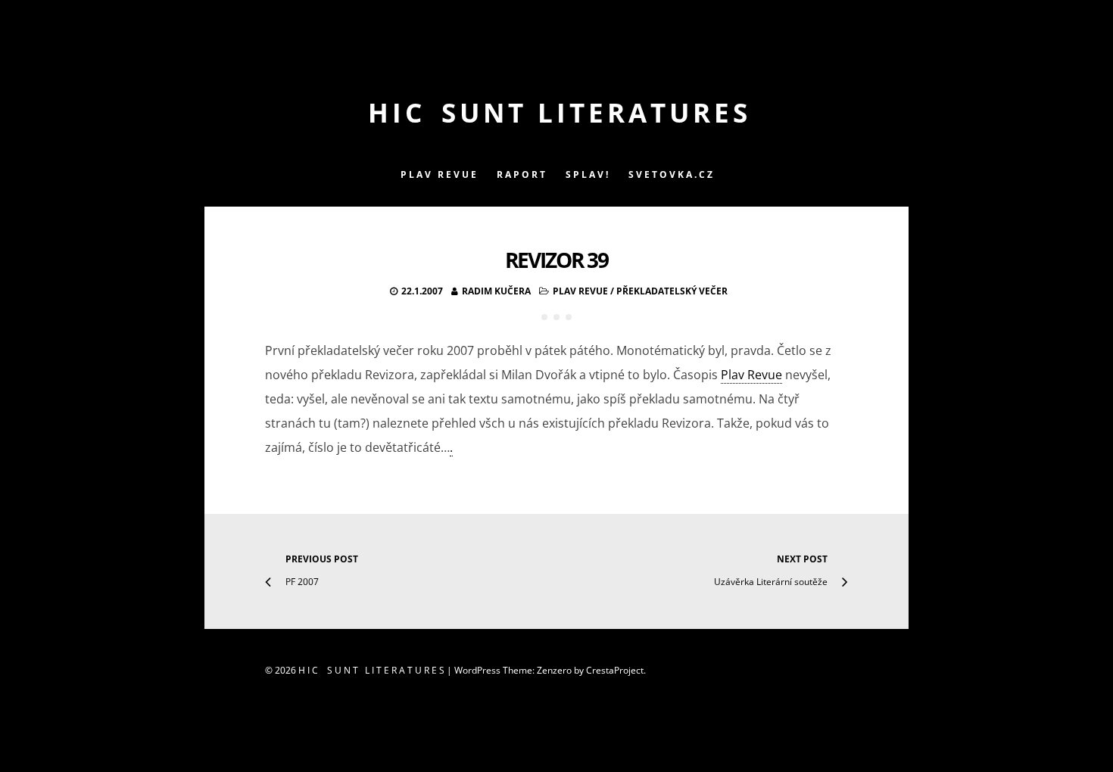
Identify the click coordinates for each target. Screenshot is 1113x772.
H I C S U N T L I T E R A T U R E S (557, 112)
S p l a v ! (587, 174)
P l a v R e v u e (438, 174)
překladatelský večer (672, 291)
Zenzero (554, 670)
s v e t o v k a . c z (670, 174)
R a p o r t (521, 174)
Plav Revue (580, 291)
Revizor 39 (556, 259)
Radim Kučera (496, 291)
